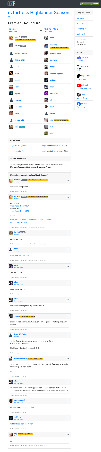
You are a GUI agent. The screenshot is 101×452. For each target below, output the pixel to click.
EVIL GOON (20, 60)
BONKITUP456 (21, 53)
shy (51, 120)
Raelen (18, 87)
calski (17, 80)
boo (16, 127)
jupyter (18, 100)
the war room (51, 29)
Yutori (52, 67)
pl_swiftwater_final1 (18, 146)
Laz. (52, 133)
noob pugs (81, 39)
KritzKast (80, 23)
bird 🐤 (18, 37)
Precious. (54, 93)
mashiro (53, 45)
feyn (17, 113)
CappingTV (81, 29)
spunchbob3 (55, 53)
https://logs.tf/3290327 (19, 206)
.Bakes (17, 316)
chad (52, 87)
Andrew (53, 60)
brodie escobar (20, 358)
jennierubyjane (56, 73)
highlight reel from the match (21, 424)
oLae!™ (53, 113)
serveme (80, 18)
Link (52, 107)
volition (53, 80)
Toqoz (17, 73)
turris (17, 45)
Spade (17, 93)
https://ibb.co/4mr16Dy (19, 256)
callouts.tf (81, 34)
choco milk (19, 120)
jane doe (18, 107)
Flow (17, 67)
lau (51, 127)
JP (51, 100)
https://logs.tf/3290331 (19, 211)
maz (52, 38)
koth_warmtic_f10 (17, 151)
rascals (16, 182)
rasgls (12, 29)
